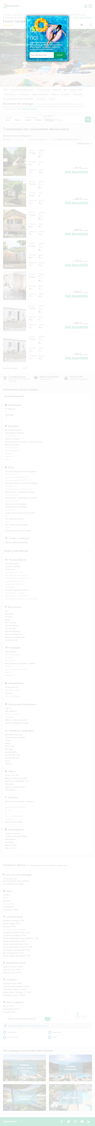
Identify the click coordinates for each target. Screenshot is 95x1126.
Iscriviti (59, 55)
